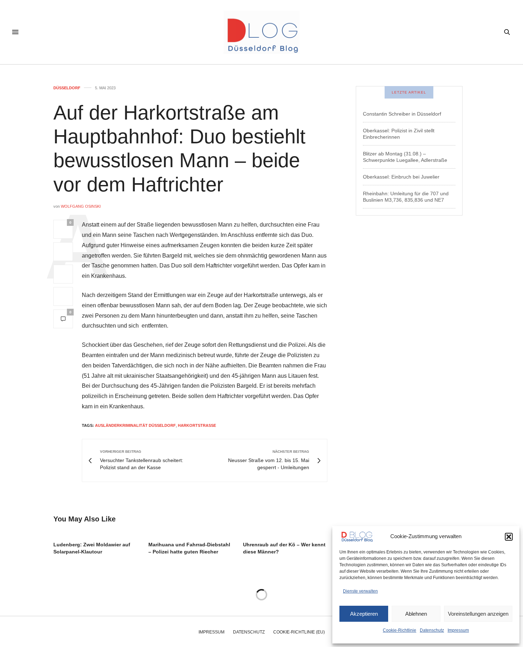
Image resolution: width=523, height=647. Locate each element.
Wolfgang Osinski (81, 206)
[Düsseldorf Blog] (261, 32)
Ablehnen (416, 614)
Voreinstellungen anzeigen (478, 614)
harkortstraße (197, 425)
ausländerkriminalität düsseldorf (135, 425)
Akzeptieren (364, 614)
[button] (508, 536)
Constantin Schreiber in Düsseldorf (402, 114)
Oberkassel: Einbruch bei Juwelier (401, 177)
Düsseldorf (66, 88)
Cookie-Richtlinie (399, 630)
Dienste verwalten (360, 591)
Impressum (458, 630)
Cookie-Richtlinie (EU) (299, 632)
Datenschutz (432, 630)
